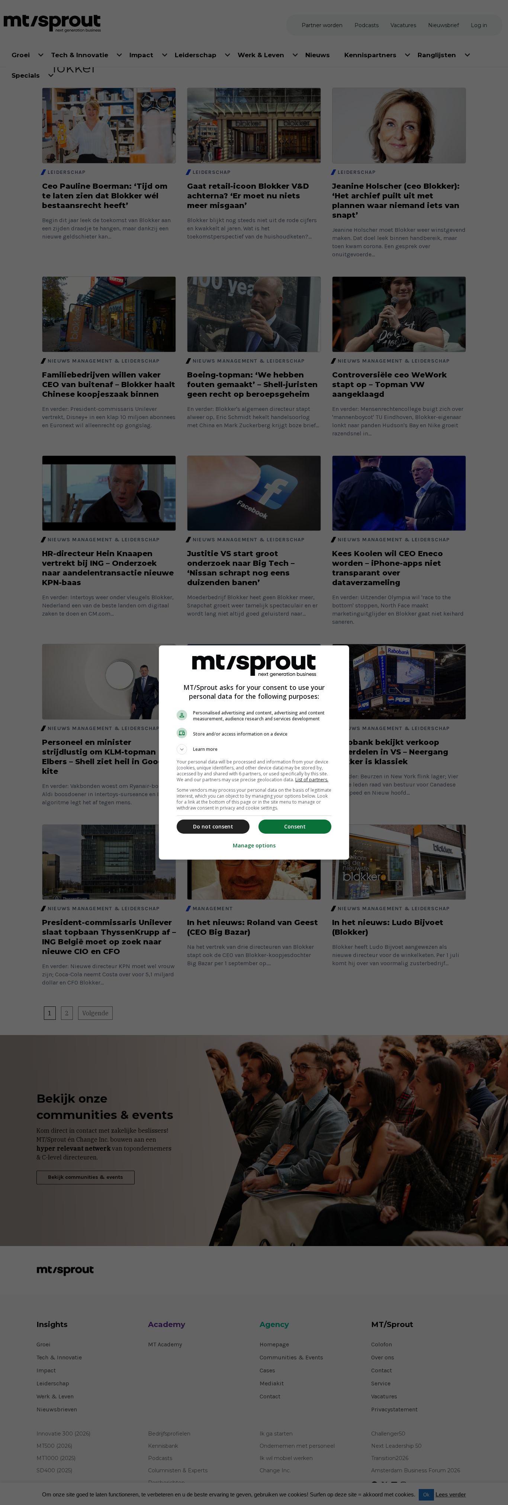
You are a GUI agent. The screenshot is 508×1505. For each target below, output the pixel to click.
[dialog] (254, 752)
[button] (254, 749)
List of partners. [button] (311, 779)
